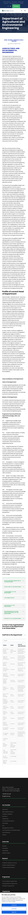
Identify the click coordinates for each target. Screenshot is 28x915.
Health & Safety (6, 853)
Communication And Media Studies (11, 830)
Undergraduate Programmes (9, 883)
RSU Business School (14, 3)
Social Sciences (6, 832)
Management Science (8, 828)
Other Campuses (7, 1)
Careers (4, 846)
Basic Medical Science (7, 812)
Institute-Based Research (8, 865)
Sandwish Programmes (8, 886)
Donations (16, 6)
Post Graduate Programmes (9, 881)
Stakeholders (21, 1)
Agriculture (5, 809)
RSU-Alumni (14, 1)
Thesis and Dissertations (8, 867)
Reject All (14, 912)
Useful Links (6, 3)
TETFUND (21, 3)
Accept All (14, 905)
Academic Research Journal (9, 863)
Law (3, 825)
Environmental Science (8, 821)
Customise (14, 908)
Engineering (5, 818)
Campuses (5, 848)
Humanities (5, 823)
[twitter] (10, 6)
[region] (14, 904)
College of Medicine (7, 814)
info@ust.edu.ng (6, 796)
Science (4, 835)
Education (4, 816)
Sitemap (14, 4)
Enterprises (5, 850)
